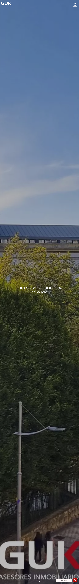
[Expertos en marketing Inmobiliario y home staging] (26, 4)
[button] (75, 580)
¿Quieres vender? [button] (64, 580)
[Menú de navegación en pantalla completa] (75, 4)
